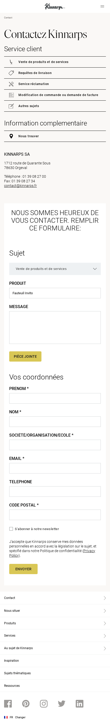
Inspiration (11, 660)
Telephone (20, 482)
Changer (20, 717)
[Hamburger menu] (102, 6)
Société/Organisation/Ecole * (41, 435)
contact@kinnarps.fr (20, 186)
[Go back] (11, 6)
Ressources (12, 686)
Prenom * (19, 388)
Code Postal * (24, 505)
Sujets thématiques (17, 673)
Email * (16, 458)
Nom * (15, 412)
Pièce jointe (25, 356)
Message (18, 306)
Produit (17, 283)
